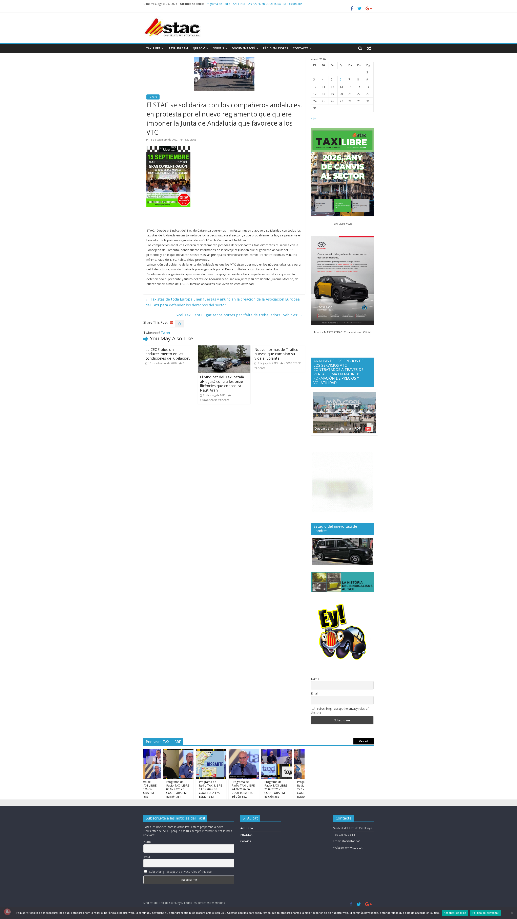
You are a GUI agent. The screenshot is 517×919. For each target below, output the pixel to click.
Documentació (243, 48)
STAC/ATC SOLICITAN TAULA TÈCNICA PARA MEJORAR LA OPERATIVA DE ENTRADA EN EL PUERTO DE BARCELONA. (283, 4)
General (153, 97)
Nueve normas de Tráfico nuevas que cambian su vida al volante (276, 354)
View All (363, 741)
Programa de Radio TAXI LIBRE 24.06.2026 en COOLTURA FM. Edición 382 (224, 789)
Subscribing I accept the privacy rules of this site (339, 710)
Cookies (245, 841)
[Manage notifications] (7, 911)
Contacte (300, 48)
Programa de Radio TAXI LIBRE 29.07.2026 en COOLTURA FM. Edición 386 (257, 789)
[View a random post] (369, 48)
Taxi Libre (153, 48)
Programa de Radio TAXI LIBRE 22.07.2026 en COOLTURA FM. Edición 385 (290, 789)
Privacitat (246, 834)
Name (315, 679)
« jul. (314, 118)
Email (314, 693)
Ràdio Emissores (275, 48)
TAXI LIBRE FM (178, 48)
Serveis (218, 48)
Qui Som (199, 48)
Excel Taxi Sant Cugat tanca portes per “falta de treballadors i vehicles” (238, 314)
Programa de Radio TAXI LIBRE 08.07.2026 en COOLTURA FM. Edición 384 (159, 789)
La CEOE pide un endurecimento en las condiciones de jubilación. (167, 354)
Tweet (165, 332)
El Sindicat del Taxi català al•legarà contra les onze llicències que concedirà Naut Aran (222, 384)
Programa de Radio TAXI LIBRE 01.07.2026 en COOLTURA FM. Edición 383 (191, 789)
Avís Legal (246, 828)
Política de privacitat (485, 912)
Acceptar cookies (455, 912)
